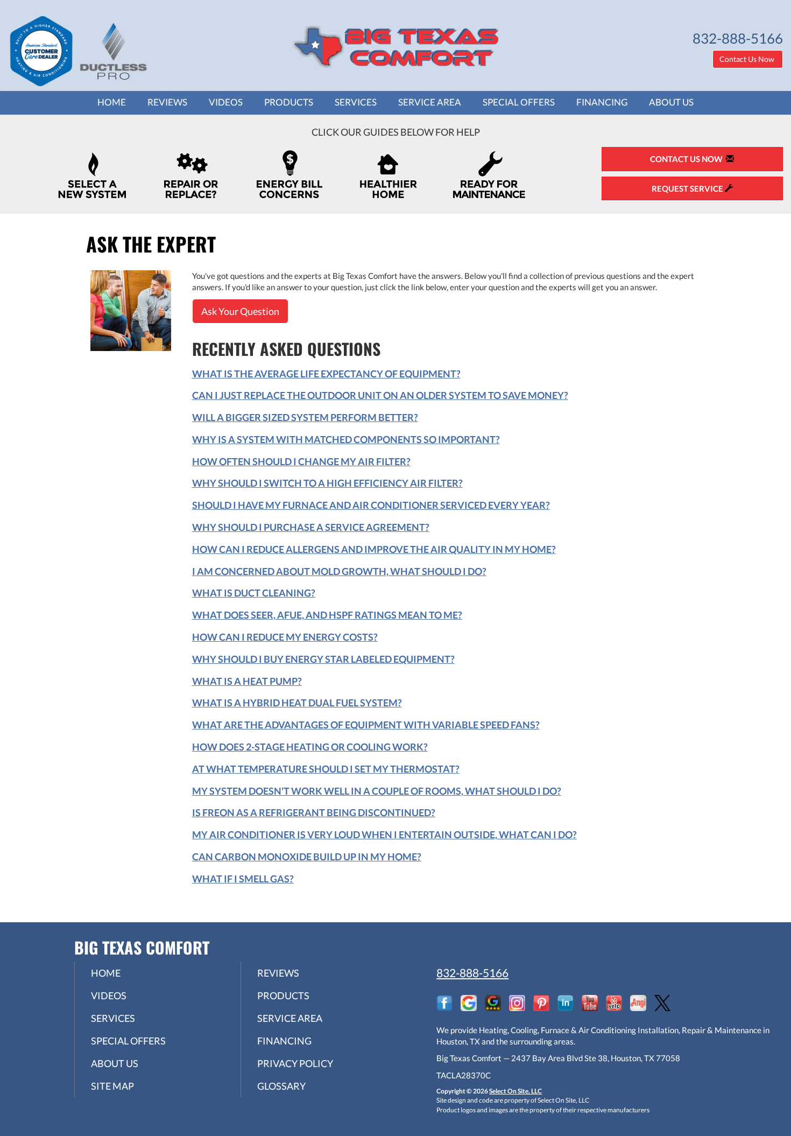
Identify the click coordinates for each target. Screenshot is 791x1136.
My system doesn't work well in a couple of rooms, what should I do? (376, 791)
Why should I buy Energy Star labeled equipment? (323, 659)
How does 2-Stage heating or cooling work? (310, 747)
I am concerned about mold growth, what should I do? (339, 571)
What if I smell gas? (243, 879)
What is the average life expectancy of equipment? (326, 374)
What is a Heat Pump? (247, 681)
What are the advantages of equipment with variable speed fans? (366, 725)
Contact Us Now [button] (747, 59)
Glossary (281, 1086)
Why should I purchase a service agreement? (310, 527)
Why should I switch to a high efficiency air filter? (327, 483)
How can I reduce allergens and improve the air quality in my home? (374, 549)
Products (288, 102)
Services (356, 102)
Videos (226, 102)
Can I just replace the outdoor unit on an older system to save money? (380, 395)
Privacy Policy (295, 1063)
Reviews (167, 102)
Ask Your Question (240, 311)
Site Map (112, 1086)
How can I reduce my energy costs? (285, 637)
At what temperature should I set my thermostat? (326, 769)
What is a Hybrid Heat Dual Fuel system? (297, 703)
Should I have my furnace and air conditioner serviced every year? (371, 505)
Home (111, 102)
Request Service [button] (688, 188)
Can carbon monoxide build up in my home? (306, 856)
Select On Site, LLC (515, 1091)
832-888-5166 (472, 972)
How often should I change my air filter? (301, 461)
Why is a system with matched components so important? (346, 439)
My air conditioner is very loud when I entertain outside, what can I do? (384, 834)
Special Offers (519, 102)
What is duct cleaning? (253, 593)
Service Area (429, 102)
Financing (601, 102)
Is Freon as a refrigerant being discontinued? (313, 812)
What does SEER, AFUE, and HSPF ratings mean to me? (327, 615)
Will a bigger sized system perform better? (305, 417)
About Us (671, 102)
